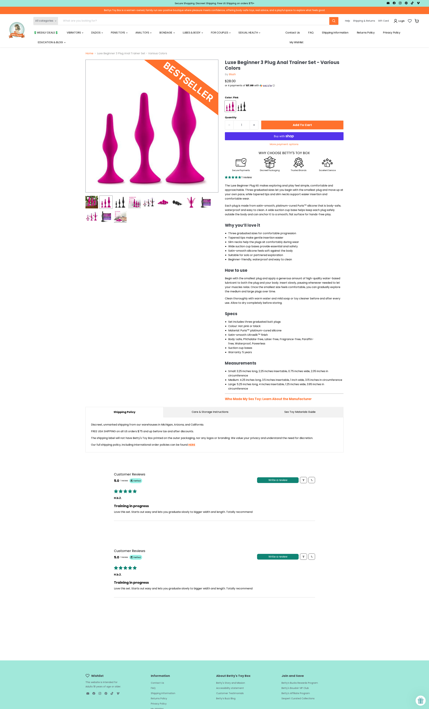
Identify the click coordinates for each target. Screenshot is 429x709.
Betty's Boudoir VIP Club (295, 688)
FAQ (311, 33)
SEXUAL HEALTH (248, 33)
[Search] (333, 21)
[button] (284, 85)
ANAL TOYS (142, 33)
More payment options (284, 144)
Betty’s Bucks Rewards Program (300, 683)
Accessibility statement (230, 688)
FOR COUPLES (220, 33)
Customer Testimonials (230, 693)
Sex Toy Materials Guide (300, 412)
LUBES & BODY (192, 33)
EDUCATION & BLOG (51, 42)
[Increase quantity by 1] (254, 125)
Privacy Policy (391, 33)
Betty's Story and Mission (230, 683)
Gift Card (383, 20)
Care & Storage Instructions (210, 412)
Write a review (277, 480)
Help (347, 20)
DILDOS (96, 33)
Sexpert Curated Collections (298, 698)
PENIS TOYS (118, 33)
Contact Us (292, 33)
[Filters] (303, 480)
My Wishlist (296, 42)
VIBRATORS (74, 33)
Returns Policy (366, 33)
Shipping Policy (124, 412)
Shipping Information (335, 33)
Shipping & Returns (364, 20)
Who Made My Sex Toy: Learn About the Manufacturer (268, 399)
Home (89, 53)
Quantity (230, 117)
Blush (232, 74)
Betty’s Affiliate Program (296, 693)
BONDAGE (166, 33)
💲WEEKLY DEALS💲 (46, 33)
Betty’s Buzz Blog (225, 698)
